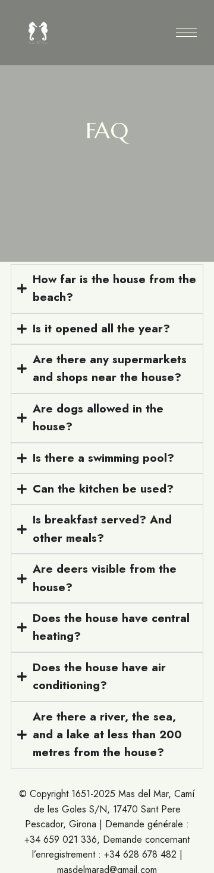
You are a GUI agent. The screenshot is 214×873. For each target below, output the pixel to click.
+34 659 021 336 (60, 839)
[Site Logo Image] (38, 32)
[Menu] (186, 32)
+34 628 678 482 (140, 854)
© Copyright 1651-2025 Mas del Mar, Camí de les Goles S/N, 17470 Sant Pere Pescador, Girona (107, 809)
